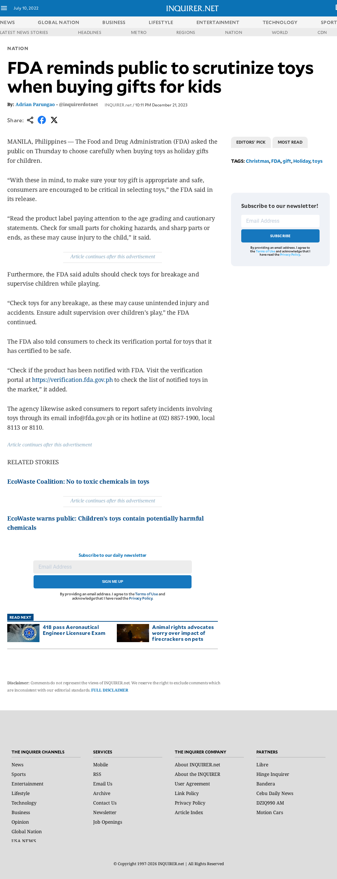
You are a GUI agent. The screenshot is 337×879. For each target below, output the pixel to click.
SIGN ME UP (112, 581)
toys (317, 161)
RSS (97, 774)
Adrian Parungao (35, 104)
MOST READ (290, 142)
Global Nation (27, 831)
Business (21, 812)
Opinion (20, 822)
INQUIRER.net (118, 104)
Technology (24, 803)
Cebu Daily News (274, 793)
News (7, 22)
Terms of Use (146, 593)
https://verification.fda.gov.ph (72, 379)
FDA (276, 161)
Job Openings (107, 822)
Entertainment (27, 783)
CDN (322, 32)
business (113, 22)
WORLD (280, 32)
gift (287, 161)
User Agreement (192, 783)
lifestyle (161, 22)
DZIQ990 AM (270, 803)
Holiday (301, 161)
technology (280, 22)
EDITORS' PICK (251, 142)
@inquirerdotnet (78, 104)
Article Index (189, 812)
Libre (262, 764)
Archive (101, 793)
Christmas (257, 161)
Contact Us (105, 803)
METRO (138, 32)
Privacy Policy (140, 598)
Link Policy (187, 793)
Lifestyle (21, 793)
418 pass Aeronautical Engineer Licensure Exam (74, 629)
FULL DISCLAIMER (109, 690)
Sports (19, 774)
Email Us (102, 783)
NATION (233, 32)
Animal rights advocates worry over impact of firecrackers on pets (183, 632)
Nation (17, 48)
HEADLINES (89, 32)
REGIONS (185, 32)
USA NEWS (24, 841)
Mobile (100, 764)
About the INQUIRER (197, 774)
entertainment (218, 22)
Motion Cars (269, 812)
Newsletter (105, 812)
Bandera (265, 783)
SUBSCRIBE (280, 235)
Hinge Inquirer (272, 774)
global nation (58, 22)
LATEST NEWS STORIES (24, 32)
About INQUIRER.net (197, 764)
